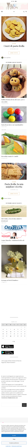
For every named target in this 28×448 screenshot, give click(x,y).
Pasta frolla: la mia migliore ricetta (14, 185)
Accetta (14, 435)
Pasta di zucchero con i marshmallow (12, 125)
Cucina (14, 43)
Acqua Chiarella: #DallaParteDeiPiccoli (12, 240)
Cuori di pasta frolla (14, 45)
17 (3, 333)
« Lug (13, 341)
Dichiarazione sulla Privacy (16, 446)
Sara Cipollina (7, 57)
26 (10, 336)
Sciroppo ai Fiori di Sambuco (9, 280)
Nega (14, 439)
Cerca (24, 405)
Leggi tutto (14, 52)
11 (6, 331)
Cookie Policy (8, 446)
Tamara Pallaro (7, 198)
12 (10, 331)
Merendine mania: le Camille (9, 156)
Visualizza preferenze (14, 443)
